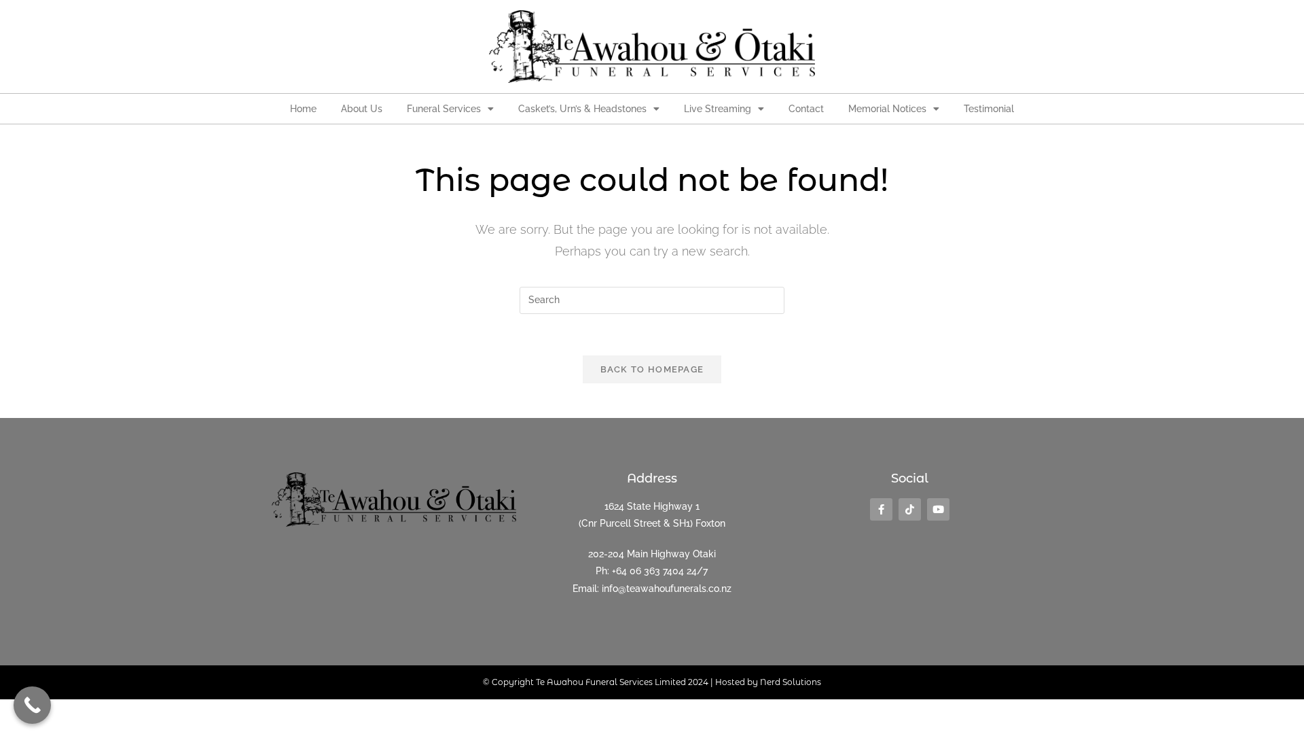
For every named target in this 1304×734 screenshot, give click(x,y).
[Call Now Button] (32, 705)
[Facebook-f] (881, 509)
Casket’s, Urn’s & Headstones (582, 108)
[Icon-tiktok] (910, 509)
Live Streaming (717, 108)
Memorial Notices (887, 108)
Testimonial (989, 108)
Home (303, 108)
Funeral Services (444, 108)
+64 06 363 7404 (648, 570)
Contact (806, 108)
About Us (361, 108)
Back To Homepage (652, 369)
